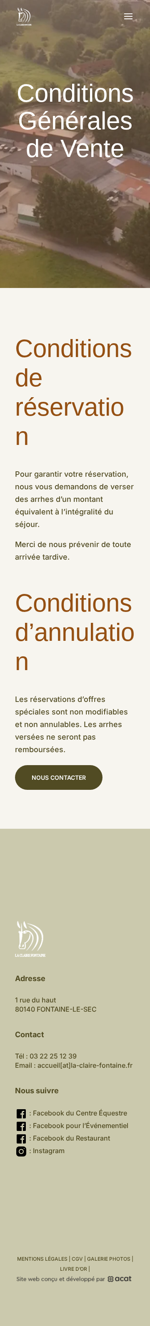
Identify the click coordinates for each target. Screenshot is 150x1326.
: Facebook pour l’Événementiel (78, 1125)
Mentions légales (42, 1259)
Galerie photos (108, 1259)
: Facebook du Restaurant (69, 1138)
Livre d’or (73, 1269)
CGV (77, 1259)
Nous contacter (59, 777)
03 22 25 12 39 (53, 1056)
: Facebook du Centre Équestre (77, 1113)
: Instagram (46, 1150)
